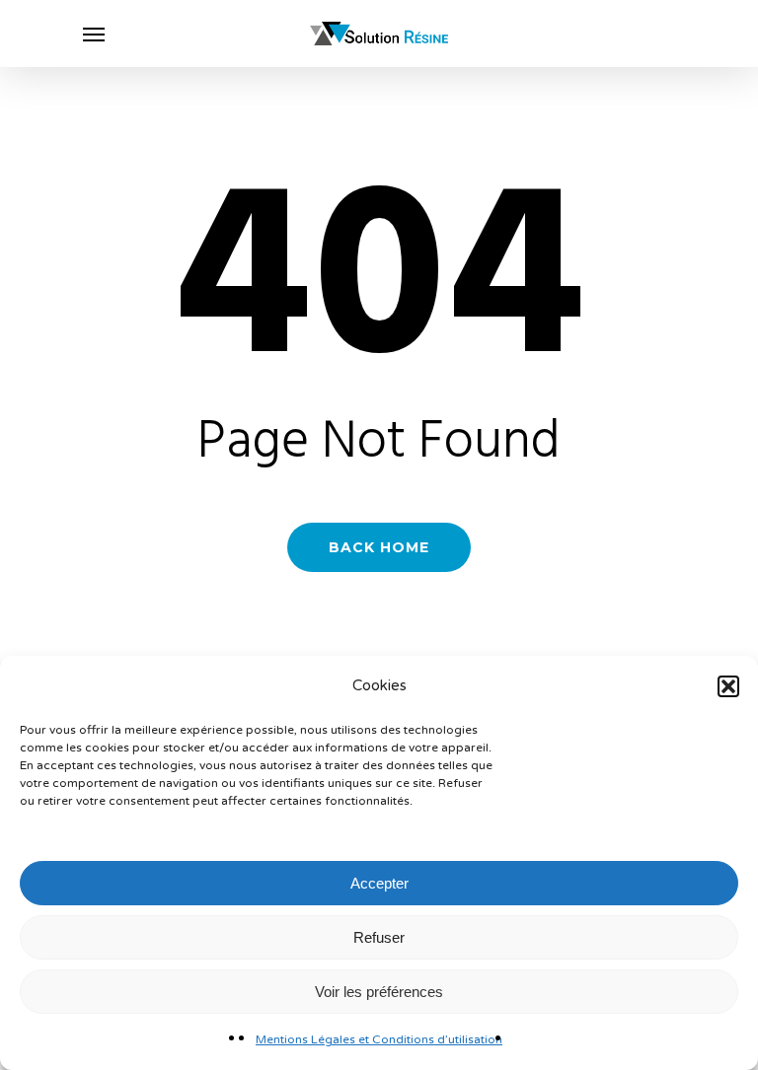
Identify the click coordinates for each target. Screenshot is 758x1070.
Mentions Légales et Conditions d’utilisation (379, 1039)
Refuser (379, 937)
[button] (728, 686)
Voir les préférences (379, 991)
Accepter (379, 883)
